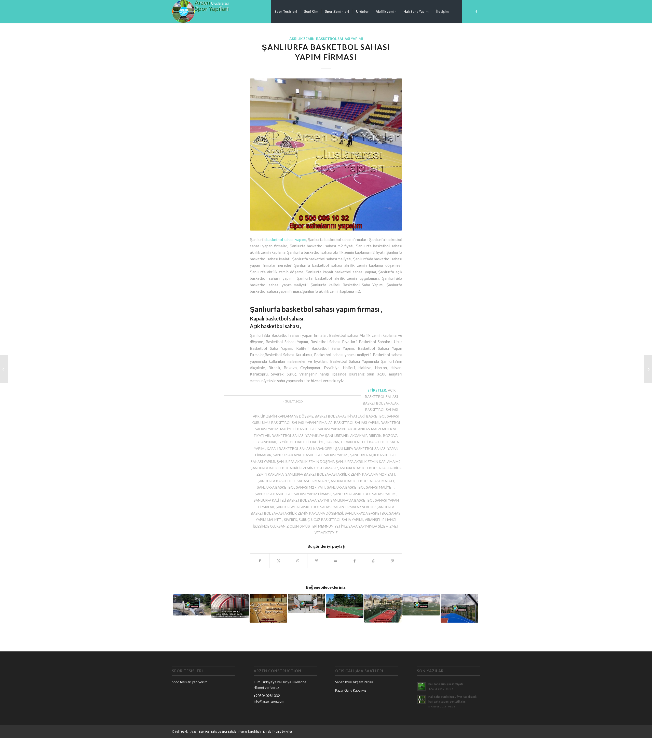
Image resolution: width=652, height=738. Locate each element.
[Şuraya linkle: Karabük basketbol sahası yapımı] (383, 608)
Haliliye (317, 442)
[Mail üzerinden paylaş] (335, 561)
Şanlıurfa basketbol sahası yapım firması (293, 494)
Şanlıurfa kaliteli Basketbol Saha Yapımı (291, 500)
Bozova (390, 436)
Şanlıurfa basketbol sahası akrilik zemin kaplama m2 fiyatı (340, 474)
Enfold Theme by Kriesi (278, 731)
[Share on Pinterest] (316, 561)
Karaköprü (323, 449)
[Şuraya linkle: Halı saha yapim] (230, 606)
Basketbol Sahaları (381, 403)
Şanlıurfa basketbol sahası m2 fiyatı (291, 487)
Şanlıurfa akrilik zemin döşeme (305, 462)
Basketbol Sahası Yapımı (339, 39)
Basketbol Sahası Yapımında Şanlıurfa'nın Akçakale (319, 436)
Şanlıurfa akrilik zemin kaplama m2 (368, 462)
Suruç (304, 520)
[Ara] (457, 11)
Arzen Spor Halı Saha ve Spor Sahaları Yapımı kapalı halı (226, 731)
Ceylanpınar (264, 442)
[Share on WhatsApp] (297, 561)
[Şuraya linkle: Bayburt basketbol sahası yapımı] (306, 603)
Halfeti (302, 442)
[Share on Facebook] (259, 561)
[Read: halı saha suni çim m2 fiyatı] (421, 686)
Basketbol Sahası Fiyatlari (340, 416)
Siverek (290, 520)
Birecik (375, 436)
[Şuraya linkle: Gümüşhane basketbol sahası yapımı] (421, 604)
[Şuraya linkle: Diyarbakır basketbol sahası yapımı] (459, 608)
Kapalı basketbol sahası (289, 449)
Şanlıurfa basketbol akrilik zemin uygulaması (293, 468)
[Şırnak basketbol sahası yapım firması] (648, 369)
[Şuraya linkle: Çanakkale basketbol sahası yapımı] (192, 604)
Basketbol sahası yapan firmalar (302, 423)
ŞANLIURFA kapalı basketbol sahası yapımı (310, 455)
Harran (332, 442)
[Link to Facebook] (476, 11)
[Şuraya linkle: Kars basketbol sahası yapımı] (344, 606)
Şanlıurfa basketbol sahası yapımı (365, 494)
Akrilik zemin (302, 39)
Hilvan (347, 442)
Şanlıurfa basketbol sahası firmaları (292, 481)
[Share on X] (278, 561)
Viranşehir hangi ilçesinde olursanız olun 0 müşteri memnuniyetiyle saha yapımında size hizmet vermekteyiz (326, 526)
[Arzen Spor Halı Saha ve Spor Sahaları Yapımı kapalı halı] (200, 11)
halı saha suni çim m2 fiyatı (445, 684)
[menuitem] (286, 11)
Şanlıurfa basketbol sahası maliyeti (361, 487)
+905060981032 (267, 696)
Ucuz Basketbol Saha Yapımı (337, 520)
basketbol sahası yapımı (286, 239)
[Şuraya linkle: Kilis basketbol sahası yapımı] (268, 608)
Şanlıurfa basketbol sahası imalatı (361, 481)
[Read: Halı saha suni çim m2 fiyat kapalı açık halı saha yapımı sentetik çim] (421, 699)
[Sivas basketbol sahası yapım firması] (4, 369)
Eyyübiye (286, 442)
